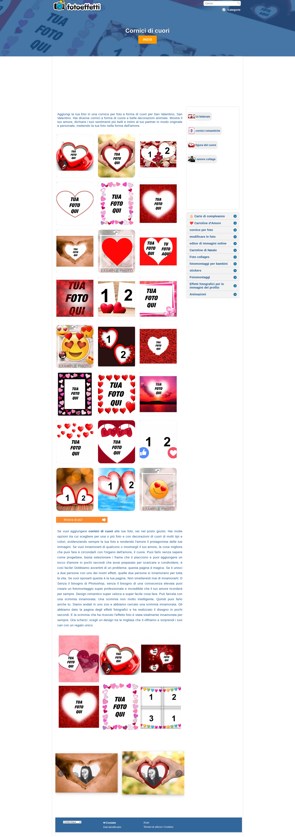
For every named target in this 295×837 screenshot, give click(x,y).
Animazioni (198, 294)
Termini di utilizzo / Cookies (158, 827)
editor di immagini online (208, 243)
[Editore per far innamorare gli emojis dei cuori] (75, 367)
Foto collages (199, 257)
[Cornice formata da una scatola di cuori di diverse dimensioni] (116, 224)
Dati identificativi (112, 827)
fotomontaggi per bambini (209, 263)
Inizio (147, 39)
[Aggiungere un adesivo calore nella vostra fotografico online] (116, 272)
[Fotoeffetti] (77, 5)
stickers (195, 270)
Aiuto (146, 822)
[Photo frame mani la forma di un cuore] (75, 272)
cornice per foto (201, 230)
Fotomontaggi (200, 277)
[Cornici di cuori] (119, 683)
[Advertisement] (119, 84)
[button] (179, 773)
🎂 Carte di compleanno (207, 216)
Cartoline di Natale (203, 250)
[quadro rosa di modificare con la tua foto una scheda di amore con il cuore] (158, 320)
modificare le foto (203, 236)
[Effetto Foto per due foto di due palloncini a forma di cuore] (116, 510)
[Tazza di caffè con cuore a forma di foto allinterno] (75, 177)
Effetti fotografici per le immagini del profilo (207, 285)
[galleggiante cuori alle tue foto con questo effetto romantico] (75, 462)
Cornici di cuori (147, 30)
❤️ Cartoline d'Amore (205, 223)
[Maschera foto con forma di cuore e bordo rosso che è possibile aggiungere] (75, 224)
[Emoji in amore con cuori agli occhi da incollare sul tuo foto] (158, 510)
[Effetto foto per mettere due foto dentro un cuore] (158, 272)
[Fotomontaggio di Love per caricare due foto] (116, 320)
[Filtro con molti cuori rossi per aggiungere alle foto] (75, 320)
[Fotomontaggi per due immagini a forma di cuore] (158, 177)
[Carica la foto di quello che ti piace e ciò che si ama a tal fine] (158, 462)
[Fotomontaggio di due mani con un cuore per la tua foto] (116, 177)
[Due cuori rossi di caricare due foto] (75, 510)
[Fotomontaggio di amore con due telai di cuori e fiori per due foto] (116, 367)
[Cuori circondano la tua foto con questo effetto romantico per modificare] (116, 415)
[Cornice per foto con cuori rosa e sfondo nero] (75, 415)
